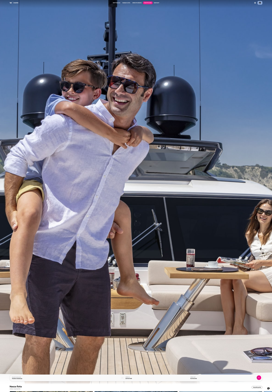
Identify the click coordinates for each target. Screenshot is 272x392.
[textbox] (67, 378)
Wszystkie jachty (257, 387)
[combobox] (67, 378)
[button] (268, 192)
